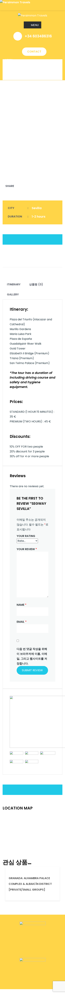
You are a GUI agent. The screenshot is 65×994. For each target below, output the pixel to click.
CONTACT (34, 52)
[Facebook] (11, 186)
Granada (11, 69)
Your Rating (26, 536)
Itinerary (13, 284)
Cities (8, 60)
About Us (11, 62)
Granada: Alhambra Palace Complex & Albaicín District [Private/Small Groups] (30, 884)
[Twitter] (17, 186)
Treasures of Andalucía (22, 77)
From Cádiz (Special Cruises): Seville (31, 67)
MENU (35, 25)
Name (21, 605)
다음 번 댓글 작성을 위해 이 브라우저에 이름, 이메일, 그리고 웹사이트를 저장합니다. (32, 656)
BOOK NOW (8, 991)
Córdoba (11, 72)
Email (22, 622)
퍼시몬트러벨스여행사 (17, 63)
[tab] (14, 284)
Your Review (27, 549)
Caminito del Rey (16, 79)
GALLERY (13, 294)
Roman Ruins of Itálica (21, 76)
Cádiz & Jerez (14, 74)
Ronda (9, 70)
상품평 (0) (36, 284)
